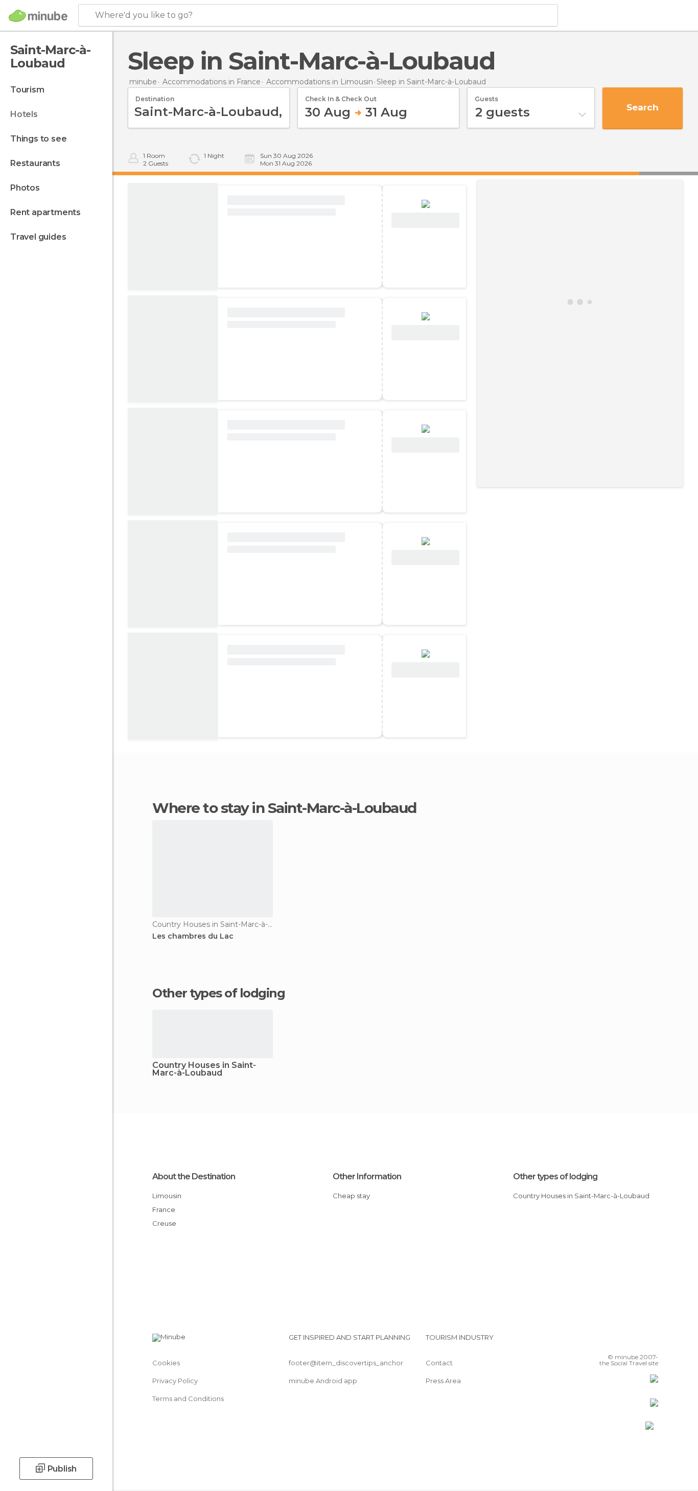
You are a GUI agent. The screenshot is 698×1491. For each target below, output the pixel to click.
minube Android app (323, 1381)
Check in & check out (341, 95)
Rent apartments (45, 212)
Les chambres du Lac (193, 936)
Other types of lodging (555, 1176)
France (163, 1209)
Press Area (443, 1381)
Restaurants (35, 163)
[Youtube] (650, 1341)
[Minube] (38, 16)
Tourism (27, 90)
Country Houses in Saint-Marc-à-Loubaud (204, 1069)
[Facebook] (600, 1341)
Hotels (24, 114)
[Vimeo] (633, 1341)
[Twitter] (616, 1341)
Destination (154, 95)
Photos (25, 188)
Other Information (367, 1176)
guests (486, 95)
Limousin (166, 1196)
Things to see (38, 139)
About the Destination (193, 1176)
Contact (439, 1363)
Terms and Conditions (188, 1398)
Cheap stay (351, 1196)
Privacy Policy (175, 1381)
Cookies (166, 1363)
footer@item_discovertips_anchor (346, 1363)
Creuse (164, 1223)
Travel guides (38, 237)
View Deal (425, 220)
